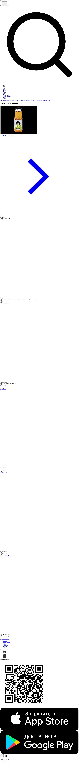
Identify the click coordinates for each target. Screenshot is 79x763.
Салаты (14, 100)
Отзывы (4, 644)
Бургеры (18, 100)
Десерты (44, 100)
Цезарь (1, 219)
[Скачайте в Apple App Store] (39, 730)
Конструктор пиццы (39, 100)
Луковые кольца (3, 472)
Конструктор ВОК (31, 100)
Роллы (4, 100)
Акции (4, 647)
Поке (24, 100)
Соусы (26, 100)
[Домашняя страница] (4, 0)
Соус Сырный (3, 389)
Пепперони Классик (4, 303)
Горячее (21, 100)
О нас (4, 643)
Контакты (5, 641)
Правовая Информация (5, 760)
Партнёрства (5, 645)
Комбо (12, 100)
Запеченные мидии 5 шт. (5, 555)
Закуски (7, 100)
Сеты (10, 100)
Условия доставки (6, 642)
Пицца (1, 100)
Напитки (48, 100)
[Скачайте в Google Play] (39, 753)
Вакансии (5, 646)
